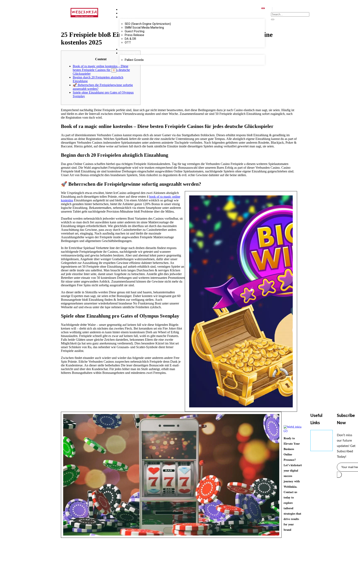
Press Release (134, 35)
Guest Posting (134, 31)
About (127, 13)
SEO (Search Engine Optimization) (148, 24)
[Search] (272, 19)
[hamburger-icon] (263, 8)
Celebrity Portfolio (136, 53)
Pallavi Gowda (134, 60)
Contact (128, 49)
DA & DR (130, 39)
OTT (128, 42)
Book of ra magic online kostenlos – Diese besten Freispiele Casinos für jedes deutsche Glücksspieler (101, 69)
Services (129, 17)
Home (127, 9)
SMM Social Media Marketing (144, 27)
